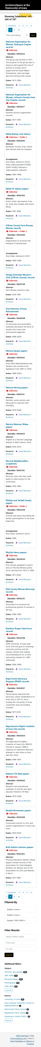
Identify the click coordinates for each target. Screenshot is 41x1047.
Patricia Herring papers (17, 387)
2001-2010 (11, 986)
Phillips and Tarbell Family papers (18, 502)
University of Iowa (14, 999)
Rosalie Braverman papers (18, 810)
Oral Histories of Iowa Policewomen (16, 310)
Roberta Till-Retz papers (17, 773)
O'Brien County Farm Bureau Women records (19, 227)
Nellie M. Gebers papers (17, 188)
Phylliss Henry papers (16, 552)
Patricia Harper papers (16, 350)
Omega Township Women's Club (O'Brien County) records (20, 276)
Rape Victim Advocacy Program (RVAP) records (17, 680)
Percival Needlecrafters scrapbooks (17, 462)
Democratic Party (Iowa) (16, 1009)
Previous (11, 26)
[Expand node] (38, 11)
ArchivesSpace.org (18, 1038)
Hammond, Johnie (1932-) (17, 1016)
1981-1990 (11, 975)
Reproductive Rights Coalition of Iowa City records (20, 727)
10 (19, 30)
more (8, 990)
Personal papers (13, 979)
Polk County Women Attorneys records (20, 590)
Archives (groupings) (15, 972)
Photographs (12, 983)
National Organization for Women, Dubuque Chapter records (18, 44)
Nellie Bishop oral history (18, 134)
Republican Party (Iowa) (16, 1013)
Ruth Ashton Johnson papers (19, 847)
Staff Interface (22, 1036)
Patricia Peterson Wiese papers (17, 425)
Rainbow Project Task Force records (19, 630)
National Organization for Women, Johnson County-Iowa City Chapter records (20, 97)
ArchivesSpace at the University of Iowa (17, 7)
